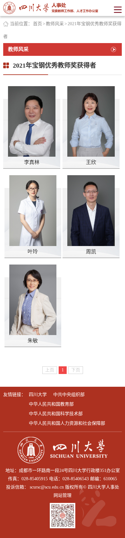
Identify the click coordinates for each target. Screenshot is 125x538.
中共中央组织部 (69, 394)
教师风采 (55, 23)
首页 (37, 23)
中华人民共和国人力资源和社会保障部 (67, 423)
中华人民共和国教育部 (51, 404)
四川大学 (38, 394)
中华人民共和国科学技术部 (56, 413)
